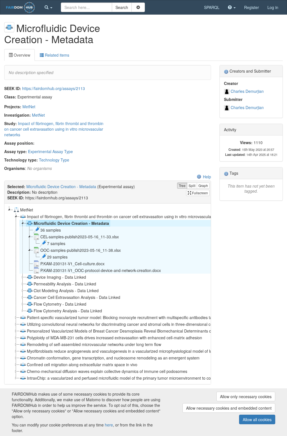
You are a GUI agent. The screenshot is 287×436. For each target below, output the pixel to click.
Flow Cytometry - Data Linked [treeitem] (60, 304)
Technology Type (54, 160)
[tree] (107, 294)
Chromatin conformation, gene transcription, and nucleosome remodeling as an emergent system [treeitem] (113, 358)
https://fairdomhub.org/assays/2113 (53, 88)
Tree (182, 185)
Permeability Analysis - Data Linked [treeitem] (65, 284)
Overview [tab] (21, 55)
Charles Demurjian (247, 91)
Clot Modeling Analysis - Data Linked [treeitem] (66, 290)
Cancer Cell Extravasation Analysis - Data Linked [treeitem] (77, 297)
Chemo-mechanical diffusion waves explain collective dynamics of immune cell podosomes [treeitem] (107, 371)
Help (207, 176)
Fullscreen (199, 192)
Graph (203, 185)
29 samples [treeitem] (57, 257)
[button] (48, 7)
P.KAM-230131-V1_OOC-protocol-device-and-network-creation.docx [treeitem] (100, 270)
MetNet (28, 106)
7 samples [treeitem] (56, 243)
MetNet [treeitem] (26, 210)
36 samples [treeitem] (50, 230)
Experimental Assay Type (50, 151)
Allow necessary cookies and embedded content (229, 408)
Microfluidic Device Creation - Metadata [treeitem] (71, 223)
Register (251, 7)
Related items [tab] (56, 55)
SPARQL (211, 7)
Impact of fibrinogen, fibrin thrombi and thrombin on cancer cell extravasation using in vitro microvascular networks (53, 129)
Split (192, 185)
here (109, 425)
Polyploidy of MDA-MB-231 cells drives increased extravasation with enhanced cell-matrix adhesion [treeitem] (114, 337)
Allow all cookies (257, 419)
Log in (272, 7)
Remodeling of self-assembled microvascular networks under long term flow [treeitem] (94, 344)
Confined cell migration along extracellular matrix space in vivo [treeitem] (82, 364)
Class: (10, 97)
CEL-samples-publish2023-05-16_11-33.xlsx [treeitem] (79, 236)
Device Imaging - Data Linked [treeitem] (60, 277)
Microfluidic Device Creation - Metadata (61, 186)
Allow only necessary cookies (246, 396)
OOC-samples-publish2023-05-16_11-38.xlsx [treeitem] (80, 250)
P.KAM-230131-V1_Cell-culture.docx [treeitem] (72, 263)
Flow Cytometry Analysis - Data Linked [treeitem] (68, 310)
